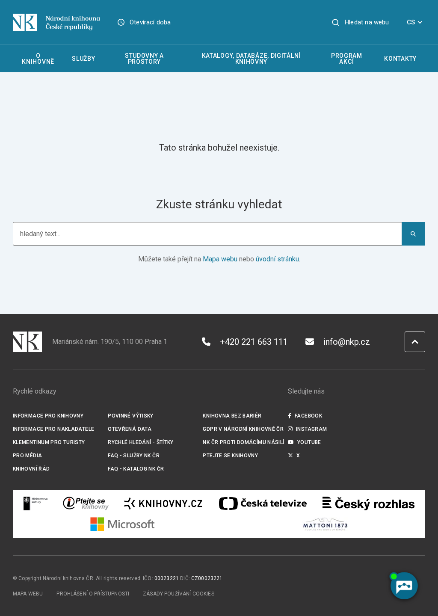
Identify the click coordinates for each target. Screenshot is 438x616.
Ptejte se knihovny (230, 456)
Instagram (311, 429)
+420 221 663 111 (254, 342)
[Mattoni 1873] (325, 524)
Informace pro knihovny (48, 416)
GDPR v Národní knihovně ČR (243, 429)
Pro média (27, 456)
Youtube (309, 442)
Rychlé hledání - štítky (141, 442)
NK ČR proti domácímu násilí (243, 442)
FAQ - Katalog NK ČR (136, 469)
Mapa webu (220, 259)
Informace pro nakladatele (53, 429)
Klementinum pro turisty (49, 442)
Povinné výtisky (131, 416)
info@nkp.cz (346, 342)
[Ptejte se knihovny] (86, 503)
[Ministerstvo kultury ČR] (36, 503)
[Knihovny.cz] (163, 503)
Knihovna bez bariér (232, 416)
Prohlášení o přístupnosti (92, 594)
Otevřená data (129, 429)
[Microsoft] (122, 524)
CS (411, 22)
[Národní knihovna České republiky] (56, 22)
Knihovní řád (31, 469)
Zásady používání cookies (178, 594)
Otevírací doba (150, 22)
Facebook (308, 416)
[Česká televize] (262, 503)
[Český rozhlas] (368, 503)
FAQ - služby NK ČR (134, 456)
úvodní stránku (277, 259)
